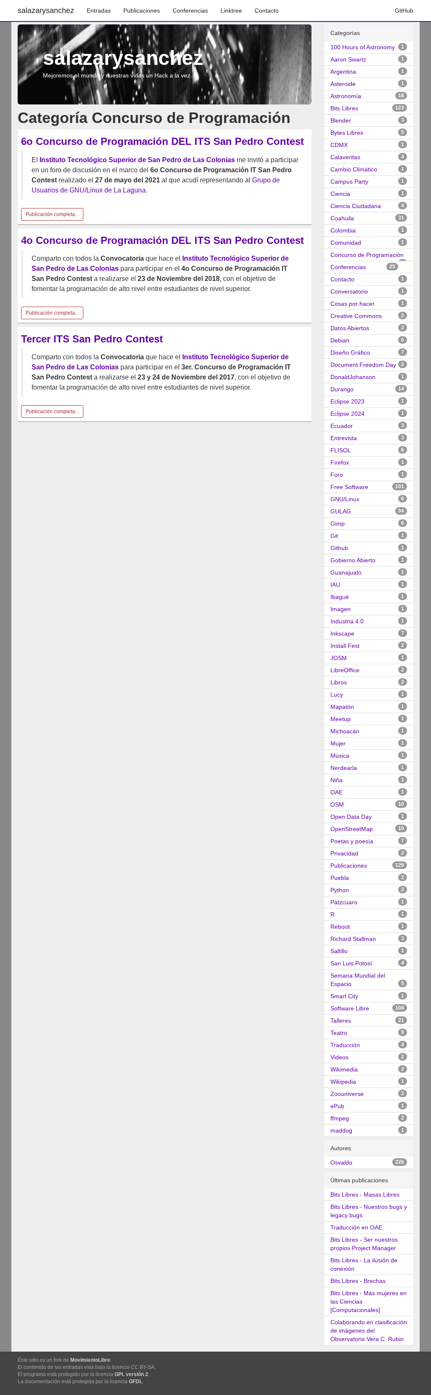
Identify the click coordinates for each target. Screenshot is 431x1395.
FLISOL (340, 450)
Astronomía (345, 96)
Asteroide (343, 83)
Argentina (343, 71)
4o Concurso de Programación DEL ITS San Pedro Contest (162, 240)
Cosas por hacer (352, 303)
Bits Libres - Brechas (358, 1280)
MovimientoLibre (90, 1360)
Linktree (231, 10)
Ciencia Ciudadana (355, 206)
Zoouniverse (347, 1093)
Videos (339, 1057)
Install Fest (344, 645)
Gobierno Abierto (352, 560)
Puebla (339, 877)
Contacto (267, 10)
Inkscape (342, 633)
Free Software (349, 487)
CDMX (339, 145)
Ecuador (341, 425)
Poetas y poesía (351, 841)
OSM (337, 804)
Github (339, 548)
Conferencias (190, 10)
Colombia (343, 230)
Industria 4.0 (347, 621)
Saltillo (339, 951)
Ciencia (340, 193)
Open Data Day (351, 816)
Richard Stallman (353, 938)
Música (339, 755)
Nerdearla (343, 767)
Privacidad (344, 853)
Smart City (344, 996)
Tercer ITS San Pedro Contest (92, 339)
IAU (335, 584)
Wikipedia (343, 1081)
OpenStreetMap (351, 829)
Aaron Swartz (348, 59)
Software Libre (349, 1008)
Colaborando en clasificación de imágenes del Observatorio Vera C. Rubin (368, 1330)
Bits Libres (344, 108)
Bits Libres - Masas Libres (364, 1194)
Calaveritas (345, 157)
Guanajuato (346, 572)
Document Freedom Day (363, 364)
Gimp (337, 523)
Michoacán (344, 731)
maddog (341, 1130)
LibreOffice (344, 670)
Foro (336, 474)
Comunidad (345, 242)
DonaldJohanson (352, 377)
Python (339, 890)
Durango (342, 389)
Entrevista (343, 438)
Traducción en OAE (356, 1227)
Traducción (345, 1045)
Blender (340, 120)
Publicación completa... (52, 214)
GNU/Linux (344, 499)
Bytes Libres (346, 132)
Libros (338, 682)
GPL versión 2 (131, 1374)
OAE (336, 792)
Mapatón (342, 706)
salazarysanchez (46, 10)
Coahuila (342, 218)
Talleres (340, 1020)
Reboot (340, 926)
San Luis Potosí (351, 963)
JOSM (338, 658)
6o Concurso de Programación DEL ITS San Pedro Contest (162, 141)
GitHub (404, 10)
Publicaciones (141, 10)
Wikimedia (344, 1069)
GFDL (135, 1381)
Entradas (99, 10)
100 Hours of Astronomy (362, 47)
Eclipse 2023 (347, 401)
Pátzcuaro (343, 902)
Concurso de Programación (367, 254)
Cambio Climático (353, 169)
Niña (336, 780)
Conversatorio (349, 291)
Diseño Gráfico (350, 352)
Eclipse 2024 (347, 413)
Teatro (338, 1032)
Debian (339, 340)
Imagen (340, 609)
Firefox (339, 462)
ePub (337, 1106)
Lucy (336, 694)
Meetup (340, 719)
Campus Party (349, 181)
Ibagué (339, 596)
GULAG (340, 511)
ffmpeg (339, 1118)
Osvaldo (341, 1162)
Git (334, 535)
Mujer (338, 743)
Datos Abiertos (349, 328)
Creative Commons (356, 316)
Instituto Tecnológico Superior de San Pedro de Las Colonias (137, 159)
